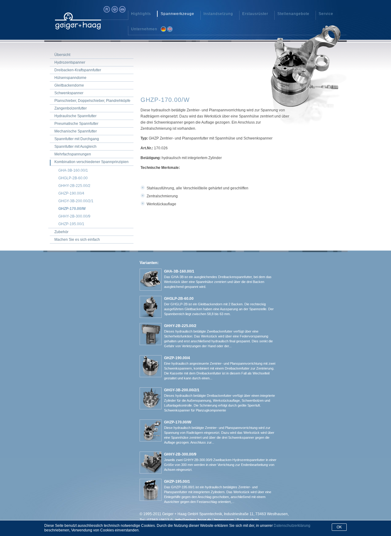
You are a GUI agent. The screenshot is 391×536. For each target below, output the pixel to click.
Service (326, 14)
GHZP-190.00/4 (71, 193)
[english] (169, 29)
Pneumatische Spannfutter (76, 123)
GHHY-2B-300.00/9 (74, 216)
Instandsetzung (218, 14)
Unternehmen (144, 29)
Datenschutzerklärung (292, 525)
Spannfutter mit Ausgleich (75, 146)
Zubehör (61, 232)
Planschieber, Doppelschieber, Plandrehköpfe (92, 101)
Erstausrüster (255, 14)
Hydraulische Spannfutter (75, 116)
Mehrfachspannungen (72, 154)
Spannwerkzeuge (177, 14)
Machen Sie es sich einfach (77, 239)
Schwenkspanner (68, 93)
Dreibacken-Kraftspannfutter (77, 70)
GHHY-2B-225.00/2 (74, 186)
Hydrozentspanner (69, 62)
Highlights (141, 14)
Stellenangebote (293, 14)
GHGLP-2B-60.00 (73, 178)
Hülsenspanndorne (70, 78)
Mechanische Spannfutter (75, 131)
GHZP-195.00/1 (71, 224)
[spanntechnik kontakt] (122, 9)
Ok (339, 527)
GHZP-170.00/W (72, 209)
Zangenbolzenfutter (70, 108)
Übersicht (62, 55)
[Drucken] (114, 9)
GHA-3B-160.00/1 (73, 170)
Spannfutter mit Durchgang (76, 139)
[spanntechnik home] (107, 9)
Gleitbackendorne (69, 85)
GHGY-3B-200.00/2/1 (75, 201)
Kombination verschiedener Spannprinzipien (91, 162)
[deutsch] (163, 29)
